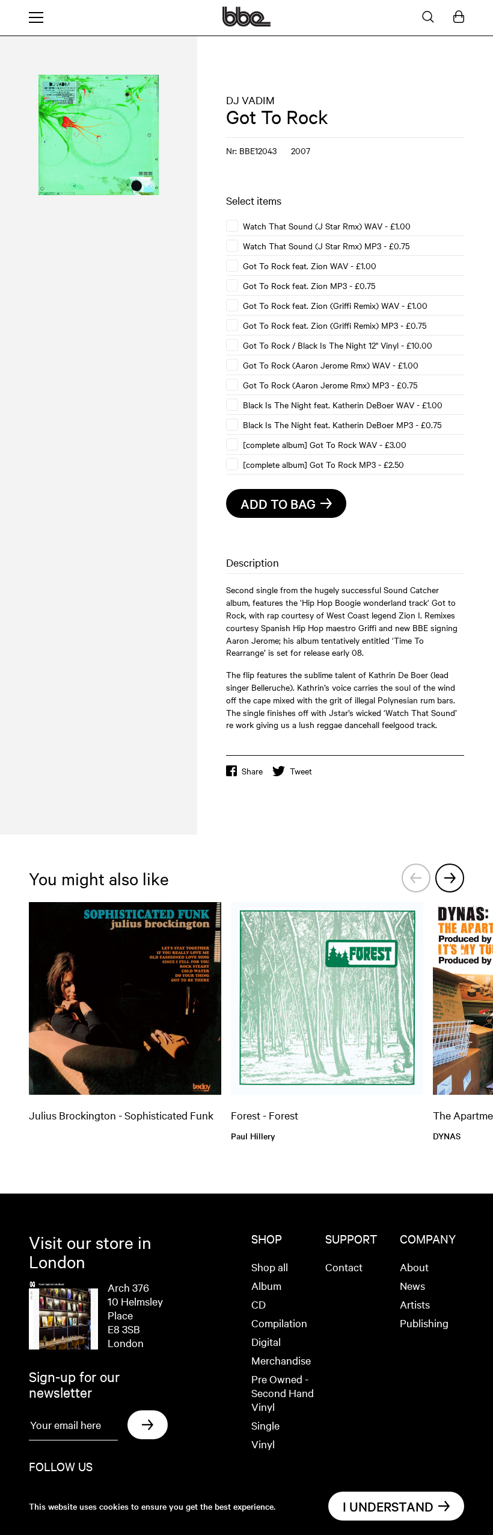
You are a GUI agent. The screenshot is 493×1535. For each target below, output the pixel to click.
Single (265, 1425)
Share (252, 770)
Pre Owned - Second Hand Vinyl (282, 1392)
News (412, 1285)
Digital (266, 1341)
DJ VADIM (250, 100)
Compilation (279, 1323)
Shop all (269, 1267)
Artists (415, 1304)
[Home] (246, 23)
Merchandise (281, 1360)
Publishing (424, 1323)
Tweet (301, 770)
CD (258, 1304)
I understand (388, 1506)
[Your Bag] (458, 17)
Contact (344, 1267)
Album (266, 1285)
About (414, 1267)
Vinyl (263, 1444)
